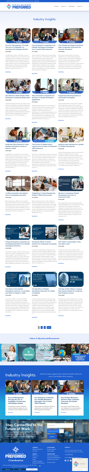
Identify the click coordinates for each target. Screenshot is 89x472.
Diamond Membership (54, 457)
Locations (56, 6)
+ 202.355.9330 (69, 454)
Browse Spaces (51, 449)
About (35, 454)
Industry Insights (37, 461)
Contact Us (80, 6)
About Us (63, 6)
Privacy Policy (51, 462)
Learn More (36, 1)
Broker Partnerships (38, 463)
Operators (51, 454)
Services (35, 451)
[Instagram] (68, 460)
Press (34, 459)
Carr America (15, 460)
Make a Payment (38, 449)
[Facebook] (65, 460)
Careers (35, 457)
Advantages (71, 6)
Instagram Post (9, 352)
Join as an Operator (53, 456)
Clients (35, 447)
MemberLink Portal (53, 459)
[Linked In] (71, 460)
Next (48, 327)
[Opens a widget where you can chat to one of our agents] (80, 465)
